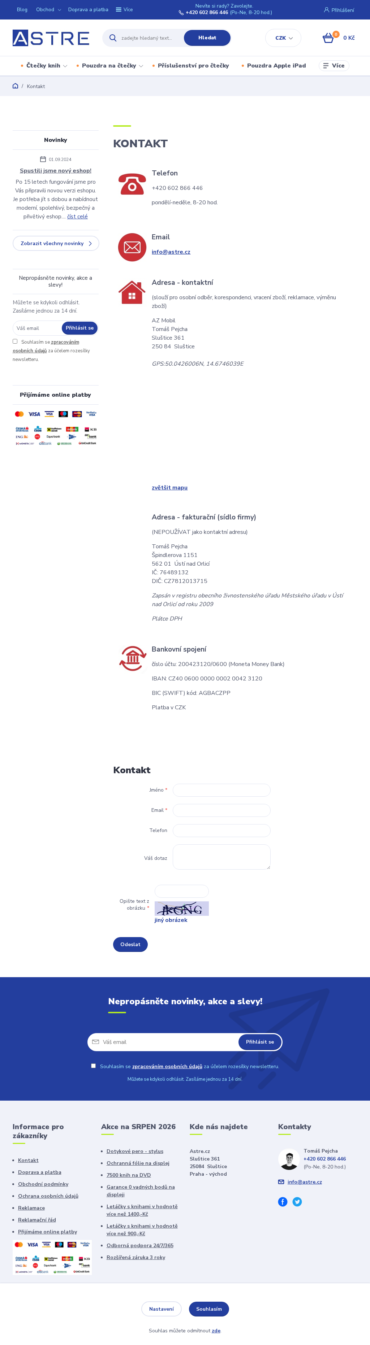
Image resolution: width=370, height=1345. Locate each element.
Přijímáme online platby (47, 1231)
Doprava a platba (88, 9)
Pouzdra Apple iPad (276, 66)
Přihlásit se (80, 328)
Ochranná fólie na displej (138, 1163)
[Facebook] (285, 1203)
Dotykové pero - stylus (135, 1151)
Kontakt (28, 1160)
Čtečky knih (43, 66)
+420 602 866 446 (207, 12)
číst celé (77, 216)
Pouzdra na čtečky (109, 66)
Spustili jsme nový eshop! (55, 171)
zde (216, 1330)
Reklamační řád (37, 1219)
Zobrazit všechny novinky (52, 243)
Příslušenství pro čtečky (193, 66)
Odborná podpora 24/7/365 (140, 1245)
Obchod (45, 9)
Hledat (207, 37)
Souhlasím (209, 1309)
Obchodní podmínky (43, 1184)
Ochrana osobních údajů (48, 1196)
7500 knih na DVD (129, 1175)
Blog (22, 9)
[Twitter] (300, 1203)
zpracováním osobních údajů (167, 1066)
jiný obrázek (171, 920)
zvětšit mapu (170, 488)
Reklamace (31, 1208)
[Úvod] (51, 38)
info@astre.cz (171, 252)
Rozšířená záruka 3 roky (136, 1257)
